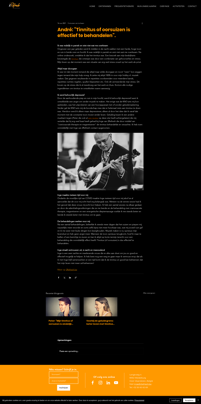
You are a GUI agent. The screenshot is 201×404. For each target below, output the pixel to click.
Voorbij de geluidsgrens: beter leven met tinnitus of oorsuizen (100, 322)
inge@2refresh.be (142, 384)
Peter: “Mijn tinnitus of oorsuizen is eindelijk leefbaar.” (61, 322)
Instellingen (175, 400)
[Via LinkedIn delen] (70, 277)
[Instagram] (100, 382)
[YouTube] (116, 382)
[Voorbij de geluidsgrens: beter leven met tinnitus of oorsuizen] (100, 306)
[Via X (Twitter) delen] (64, 277)
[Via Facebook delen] (58, 277)
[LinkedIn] (108, 382)
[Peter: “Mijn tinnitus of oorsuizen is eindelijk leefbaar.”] (63, 306)
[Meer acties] (142, 23)
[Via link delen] (76, 277)
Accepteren (189, 400)
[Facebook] (92, 382)
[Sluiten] (198, 400)
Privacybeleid (139, 400)
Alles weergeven (149, 293)
